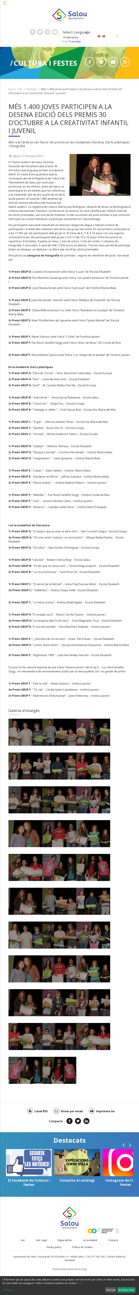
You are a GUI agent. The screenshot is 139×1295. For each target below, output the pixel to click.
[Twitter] (78, 1121)
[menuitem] (99, 36)
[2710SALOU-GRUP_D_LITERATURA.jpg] (59, 799)
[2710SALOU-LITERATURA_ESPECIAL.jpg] (25, 901)
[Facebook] (69, 1121)
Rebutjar (110, 1289)
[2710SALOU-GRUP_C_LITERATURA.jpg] (93, 766)
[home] (69, 14)
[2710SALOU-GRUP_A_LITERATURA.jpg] (59, 732)
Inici (19, 89)
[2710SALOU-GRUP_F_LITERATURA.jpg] (93, 867)
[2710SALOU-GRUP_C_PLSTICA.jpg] (25, 799)
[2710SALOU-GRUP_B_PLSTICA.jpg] (59, 766)
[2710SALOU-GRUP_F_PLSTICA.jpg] (93, 833)
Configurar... (8, 1289)
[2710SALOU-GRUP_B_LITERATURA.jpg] (25, 766)
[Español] (104, 36)
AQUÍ (80, 1283)
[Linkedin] (86, 1121)
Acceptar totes (126, 1289)
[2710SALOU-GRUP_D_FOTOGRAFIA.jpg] (25, 732)
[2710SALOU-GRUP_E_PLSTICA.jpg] (59, 833)
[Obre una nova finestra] (32, 32)
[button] (5, 4)
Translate (74, 41)
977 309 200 (98, 1256)
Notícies (31, 89)
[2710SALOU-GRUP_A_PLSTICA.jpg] (93, 732)
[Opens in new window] (89, 62)
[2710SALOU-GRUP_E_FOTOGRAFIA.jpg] (25, 833)
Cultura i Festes (45, 63)
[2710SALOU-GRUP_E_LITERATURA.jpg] (25, 867)
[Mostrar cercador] (117, 36)
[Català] (99, 36)
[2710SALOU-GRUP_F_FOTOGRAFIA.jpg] (59, 867)
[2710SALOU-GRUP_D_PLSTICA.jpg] (93, 799)
